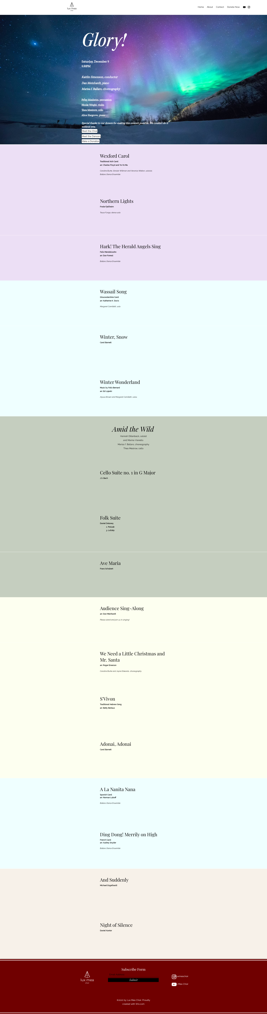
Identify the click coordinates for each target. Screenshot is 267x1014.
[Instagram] (248, 7)
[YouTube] (244, 7)
